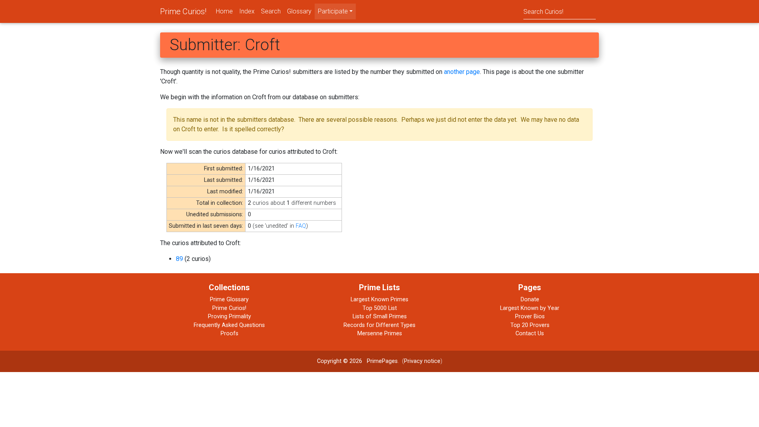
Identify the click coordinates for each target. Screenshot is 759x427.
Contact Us (529, 333)
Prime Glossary (229, 299)
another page (462, 72)
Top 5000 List (380, 308)
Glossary (299, 11)
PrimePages (382, 361)
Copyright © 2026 (339, 361)
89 (179, 259)
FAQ (301, 226)
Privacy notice (422, 361)
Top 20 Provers (529, 325)
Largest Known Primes (379, 299)
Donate (530, 299)
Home (224, 11)
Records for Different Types (379, 325)
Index (247, 11)
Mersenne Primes (379, 333)
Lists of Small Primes (380, 316)
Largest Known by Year (529, 308)
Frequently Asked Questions (229, 325)
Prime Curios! (183, 11)
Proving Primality (229, 316)
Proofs (229, 333)
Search (271, 11)
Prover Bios (530, 316)
